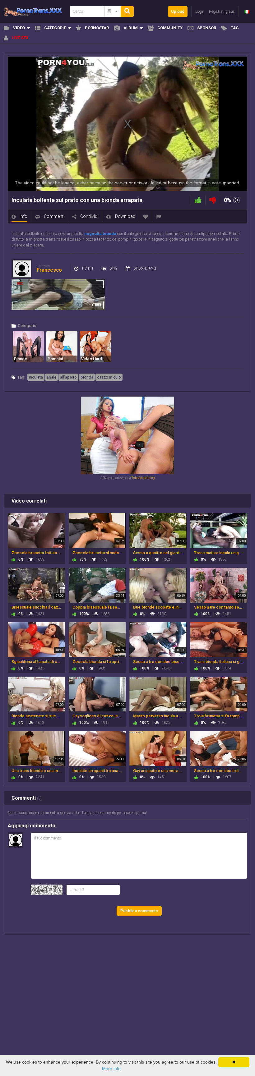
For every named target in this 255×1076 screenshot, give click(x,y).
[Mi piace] (198, 200)
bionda (109, 233)
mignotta (93, 233)
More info (111, 1068)
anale (51, 377)
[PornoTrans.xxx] (35, 11)
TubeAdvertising (143, 478)
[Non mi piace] (212, 200)
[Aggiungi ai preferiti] (145, 216)
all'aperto (68, 377)
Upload (177, 11)
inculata (36, 377)
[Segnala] (158, 216)
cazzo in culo (109, 377)
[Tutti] (112, 11)
